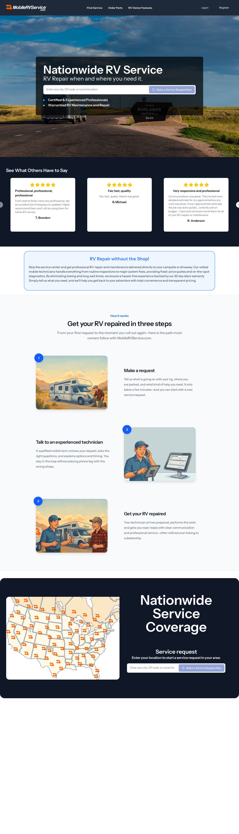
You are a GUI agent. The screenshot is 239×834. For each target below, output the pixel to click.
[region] (119, 204)
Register (224, 7)
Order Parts (115, 8)
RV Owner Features (140, 8)
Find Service (94, 8)
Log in (204, 7)
